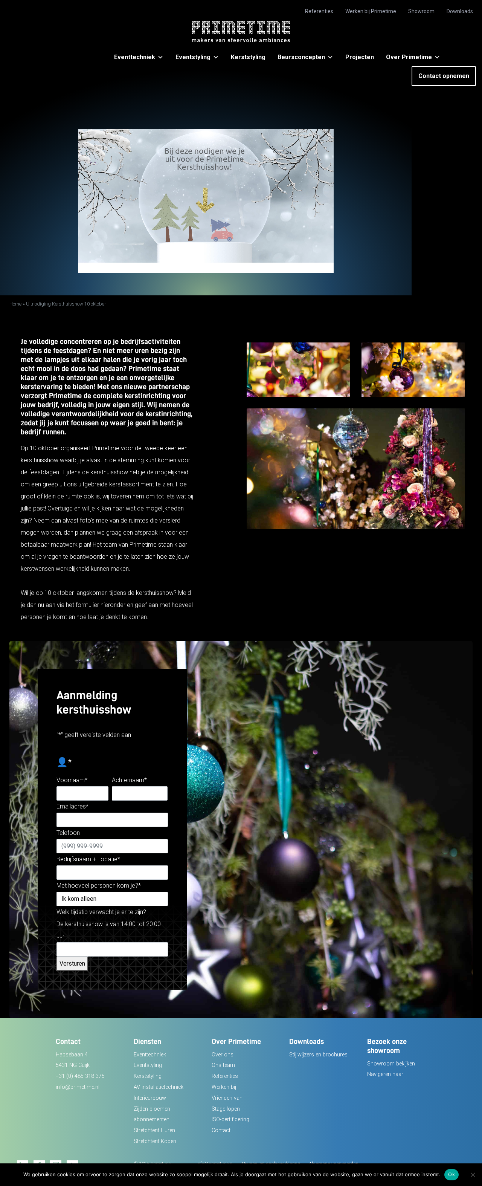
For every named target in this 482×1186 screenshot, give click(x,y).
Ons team (223, 1065)
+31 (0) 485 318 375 (80, 1076)
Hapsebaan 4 (72, 1055)
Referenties (319, 11)
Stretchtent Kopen (155, 1141)
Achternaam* (129, 780)
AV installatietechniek (158, 1087)
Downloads (460, 11)
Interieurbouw (150, 1098)
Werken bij (224, 1087)
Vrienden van (227, 1098)
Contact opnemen (443, 75)
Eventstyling (192, 57)
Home (15, 304)
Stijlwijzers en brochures (318, 1055)
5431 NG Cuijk (73, 1065)
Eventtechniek (134, 57)
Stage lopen (226, 1109)
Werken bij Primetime (370, 11)
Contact (221, 1130)
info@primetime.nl (77, 1087)
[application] (206, 201)
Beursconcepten (301, 57)
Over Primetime (409, 57)
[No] (472, 1174)
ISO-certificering (230, 1119)
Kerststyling (248, 57)
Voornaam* (71, 780)
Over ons (222, 1055)
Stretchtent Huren (154, 1130)
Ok (451, 1174)
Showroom (421, 11)
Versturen (72, 963)
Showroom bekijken (391, 1064)
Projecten (359, 57)
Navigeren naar (385, 1074)
